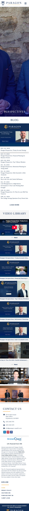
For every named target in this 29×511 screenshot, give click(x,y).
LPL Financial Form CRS (14, 444)
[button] (25, 3)
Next (15, 364)
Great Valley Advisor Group (9, 455)
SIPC (23, 452)
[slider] (15, 381)
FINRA (20, 452)
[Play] (2, 382)
